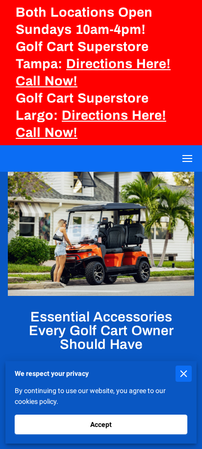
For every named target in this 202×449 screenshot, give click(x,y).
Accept (101, 424)
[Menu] (187, 158)
